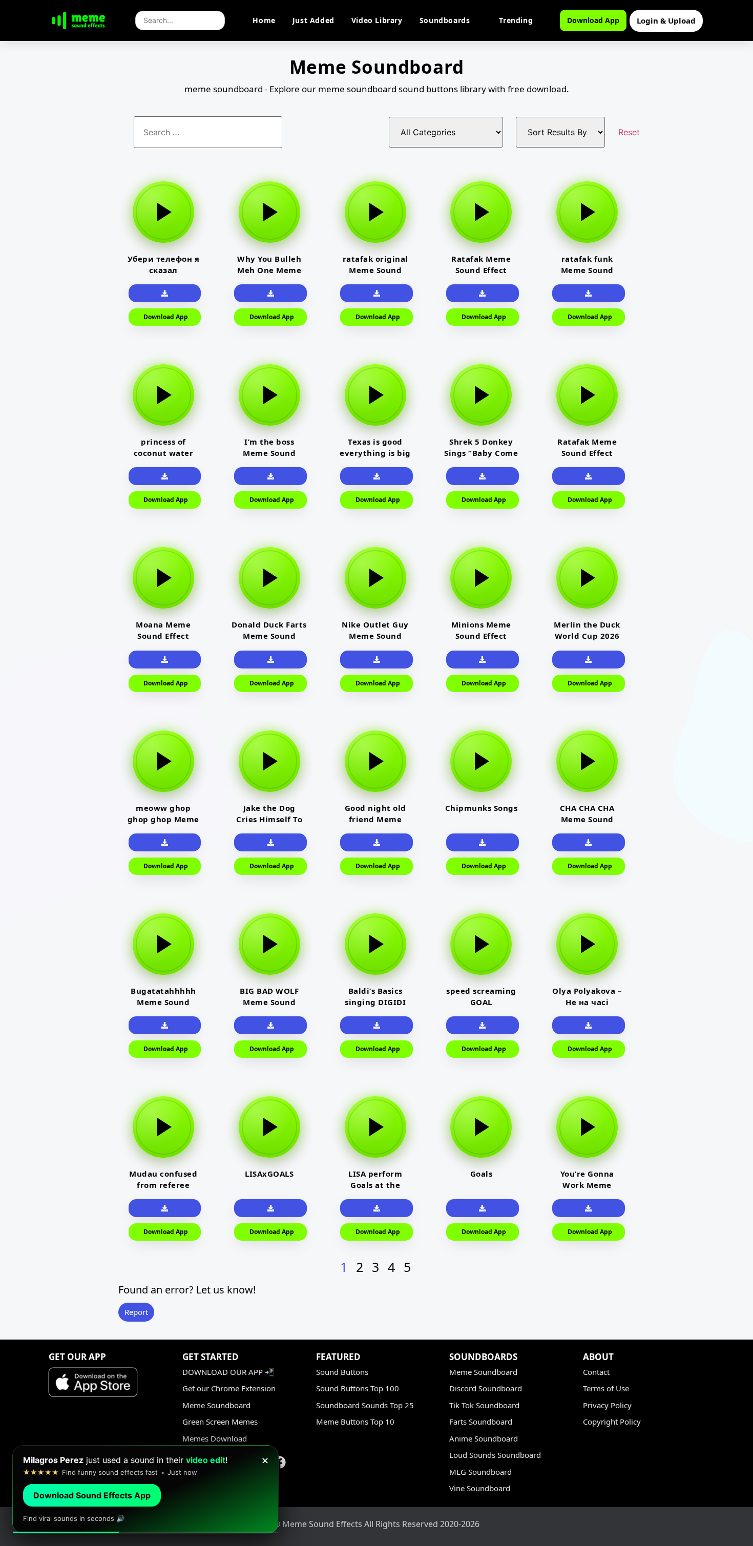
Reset (629, 132)
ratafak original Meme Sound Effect (375, 270)
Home (264, 20)
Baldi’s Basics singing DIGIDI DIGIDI (375, 1002)
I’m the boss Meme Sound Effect (269, 452)
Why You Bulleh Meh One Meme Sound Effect (269, 270)
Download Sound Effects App (92, 1495)
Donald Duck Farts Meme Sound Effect (269, 635)
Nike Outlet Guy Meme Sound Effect (375, 635)
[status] (145, 1489)
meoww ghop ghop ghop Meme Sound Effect (163, 819)
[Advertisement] (54, 322)
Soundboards (445, 20)
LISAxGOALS (269, 1173)
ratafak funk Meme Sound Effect (587, 270)
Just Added (313, 20)
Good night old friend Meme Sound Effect (375, 819)
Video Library (377, 20)
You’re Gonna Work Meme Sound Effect (587, 1184)
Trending (516, 20)
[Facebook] (279, 1462)
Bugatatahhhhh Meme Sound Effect (163, 1002)
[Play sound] (163, 212)
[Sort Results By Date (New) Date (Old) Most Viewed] (567, 132)
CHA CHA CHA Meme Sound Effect (587, 819)
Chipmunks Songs (481, 808)
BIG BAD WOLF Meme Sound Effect (269, 1002)
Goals (481, 1173)
